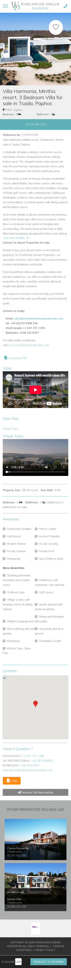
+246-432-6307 (29, 765)
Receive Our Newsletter (37, 792)
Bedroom (8, 114)
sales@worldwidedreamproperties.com (39, 318)
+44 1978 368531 (42, 760)
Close (37, 63)
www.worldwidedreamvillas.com (28, 345)
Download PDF (18, 358)
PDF (14, 781)
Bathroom (43, 114)
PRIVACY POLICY (45, 950)
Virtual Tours (10, 429)
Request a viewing (49, 961)
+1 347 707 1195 (33, 756)
